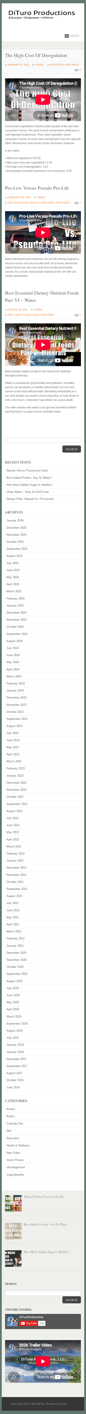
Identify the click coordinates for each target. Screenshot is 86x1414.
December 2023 (16, 697)
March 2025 (13, 591)
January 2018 (15, 1052)
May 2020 (12, 1002)
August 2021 (14, 896)
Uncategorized (15, 1167)
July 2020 (12, 988)
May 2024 (12, 662)
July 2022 (12, 818)
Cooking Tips (14, 1123)
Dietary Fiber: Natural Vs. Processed (29, 499)
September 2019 (16, 1023)
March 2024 (13, 676)
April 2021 (12, 924)
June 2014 (13, 1087)
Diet (10, 202)
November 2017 (16, 1059)
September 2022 (16, 804)
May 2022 (12, 832)
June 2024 (13, 655)
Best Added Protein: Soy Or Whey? (29, 477)
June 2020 (13, 995)
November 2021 (16, 875)
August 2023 (14, 726)
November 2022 (16, 789)
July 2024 (12, 648)
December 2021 (16, 867)
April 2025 (12, 584)
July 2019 (12, 1037)
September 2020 (16, 974)
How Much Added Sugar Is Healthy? (29, 484)
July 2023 (12, 733)
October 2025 (15, 541)
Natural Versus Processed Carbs (27, 470)
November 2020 (16, 959)
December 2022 (16, 782)
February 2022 (15, 853)
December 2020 (16, 952)
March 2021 (13, 931)
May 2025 (12, 577)
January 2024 (15, 690)
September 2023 (16, 719)
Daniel (39, 64)
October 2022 (15, 796)
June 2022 (13, 825)
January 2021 (15, 945)
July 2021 (12, 903)
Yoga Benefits (15, 1174)
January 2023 (15, 775)
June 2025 (13, 570)
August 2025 (14, 556)
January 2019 (15, 1044)
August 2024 (14, 641)
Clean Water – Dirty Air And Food (27, 491)
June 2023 (13, 740)
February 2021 (15, 938)
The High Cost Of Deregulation (36, 55)
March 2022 (13, 846)
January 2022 (15, 860)
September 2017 (16, 1066)
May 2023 (12, 747)
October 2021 (15, 882)
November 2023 (16, 704)
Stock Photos (15, 1160)
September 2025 (16, 548)
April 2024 (12, 669)
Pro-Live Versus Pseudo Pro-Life (37, 188)
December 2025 (16, 527)
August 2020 (14, 981)
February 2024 (15, 683)
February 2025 (15, 598)
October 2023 (15, 711)
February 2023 (15, 768)
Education (57, 64)
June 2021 (13, 910)
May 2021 (12, 917)
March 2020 (13, 1016)
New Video (72, 64)
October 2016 (15, 1080)
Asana (10, 1109)
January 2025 (15, 605)
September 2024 (16, 634)
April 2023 (12, 754)
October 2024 (15, 626)
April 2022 (12, 839)
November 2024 (16, 619)
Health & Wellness (42, 202)
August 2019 (14, 1030)
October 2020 (15, 966)
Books (10, 1116)
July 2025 (12, 563)
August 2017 (14, 1073)
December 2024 (16, 612)
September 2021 (16, 889)
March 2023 (13, 761)
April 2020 (12, 1009)
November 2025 (16, 534)
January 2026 (15, 520)
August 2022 (14, 811)
